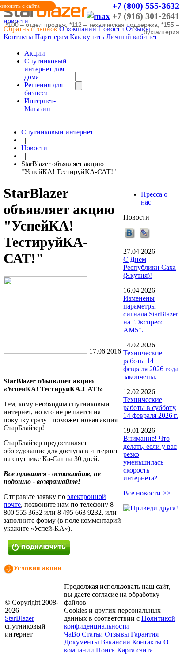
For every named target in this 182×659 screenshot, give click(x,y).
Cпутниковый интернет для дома (45, 69)
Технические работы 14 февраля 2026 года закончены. (150, 364)
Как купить (87, 37)
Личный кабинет (131, 37)
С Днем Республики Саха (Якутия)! (149, 267)
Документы (81, 642)
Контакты (18, 37)
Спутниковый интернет (57, 132)
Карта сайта (135, 650)
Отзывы (117, 634)
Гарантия (145, 634)
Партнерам (51, 37)
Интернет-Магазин (40, 104)
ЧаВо (72, 634)
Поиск (105, 650)
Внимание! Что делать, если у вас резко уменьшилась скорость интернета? (150, 458)
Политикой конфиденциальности (119, 622)
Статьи (92, 634)
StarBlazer (19, 618)
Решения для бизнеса (43, 89)
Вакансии (115, 642)
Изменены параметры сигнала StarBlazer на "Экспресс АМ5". (150, 314)
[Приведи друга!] (150, 508)
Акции (34, 53)
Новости (34, 148)
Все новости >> (147, 493)
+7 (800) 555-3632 (145, 6)
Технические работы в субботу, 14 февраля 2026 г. (150, 407)
